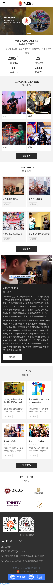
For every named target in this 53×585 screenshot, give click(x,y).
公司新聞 (8, 416)
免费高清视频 (5, 584)
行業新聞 (33, 455)
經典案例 (7, 204)
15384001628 (14, 541)
